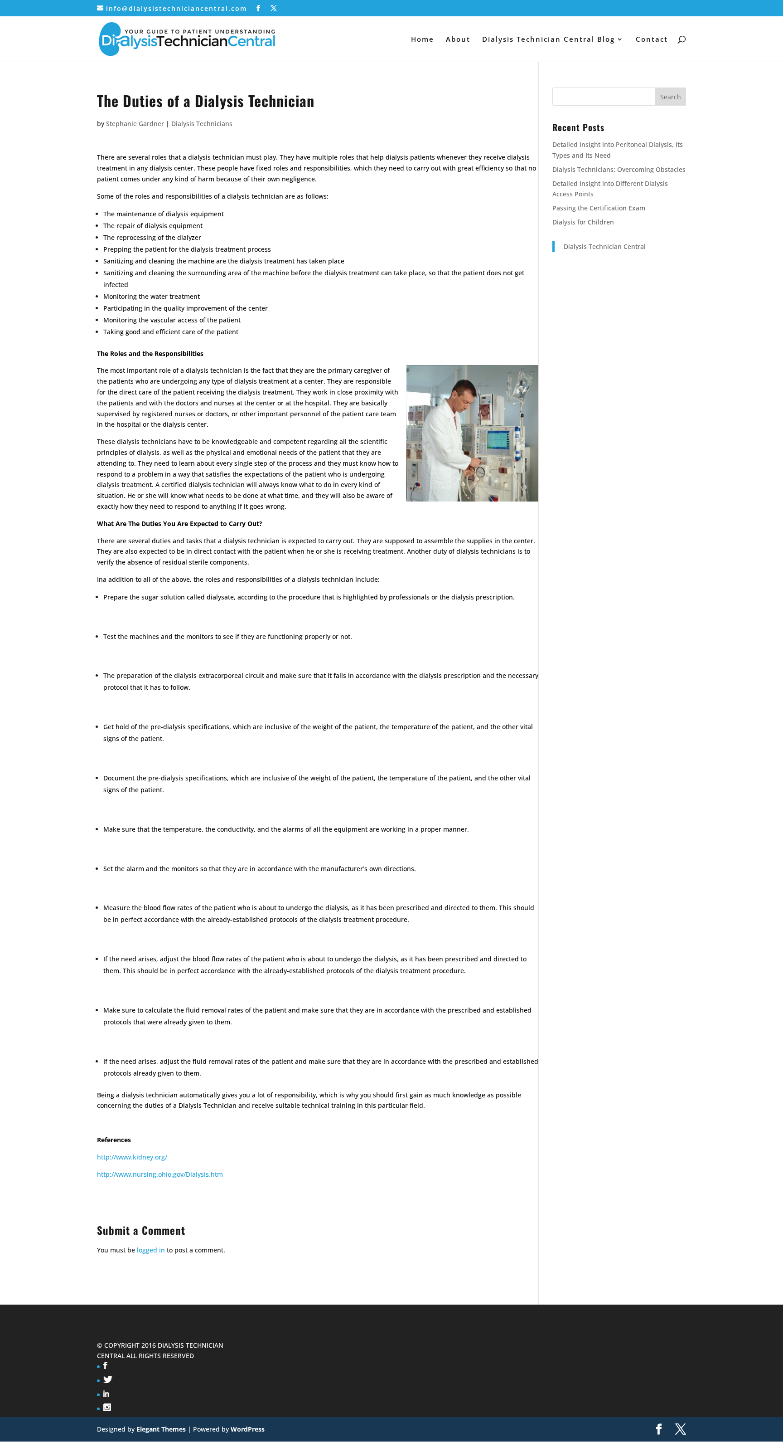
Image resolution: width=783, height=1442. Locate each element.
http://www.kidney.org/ (132, 1157)
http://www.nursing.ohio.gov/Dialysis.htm (160, 1174)
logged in (151, 1250)
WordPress (248, 1429)
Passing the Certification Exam (598, 208)
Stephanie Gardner (135, 123)
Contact (652, 40)
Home (422, 40)
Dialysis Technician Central (605, 246)
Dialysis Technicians (201, 123)
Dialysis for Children (583, 222)
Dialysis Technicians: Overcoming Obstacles (619, 169)
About (458, 40)
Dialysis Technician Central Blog (548, 40)
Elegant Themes (161, 1429)
